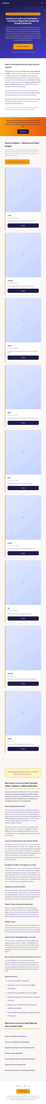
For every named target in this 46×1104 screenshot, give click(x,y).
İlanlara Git (23, 131)
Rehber (25, 1085)
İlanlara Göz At (23, 1091)
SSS (29, 1085)
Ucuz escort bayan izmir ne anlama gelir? (17, 1042)
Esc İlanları (18, 1085)
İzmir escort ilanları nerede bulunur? (15, 1036)
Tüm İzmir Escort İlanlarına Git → (17, 162)
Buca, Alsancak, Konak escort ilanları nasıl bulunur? (20, 1059)
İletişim (23, 225)
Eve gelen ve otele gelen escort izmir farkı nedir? (19, 1047)
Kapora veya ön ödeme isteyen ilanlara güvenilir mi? (20, 1070)
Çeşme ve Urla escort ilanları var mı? (15, 1064)
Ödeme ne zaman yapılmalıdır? (14, 1053)
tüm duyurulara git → (26, 774)
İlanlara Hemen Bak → (23, 46)
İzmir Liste (5, 3)
